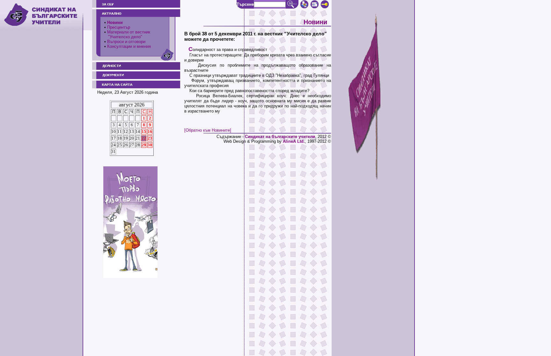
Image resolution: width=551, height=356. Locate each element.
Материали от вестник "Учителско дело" (127, 34)
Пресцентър (118, 27)
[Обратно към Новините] (207, 130)
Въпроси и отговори (126, 41)
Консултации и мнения (129, 46)
